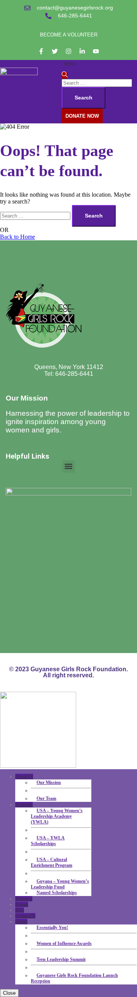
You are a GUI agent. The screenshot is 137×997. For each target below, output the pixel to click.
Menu (70, 63)
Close (9, 993)
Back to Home (17, 236)
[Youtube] (96, 51)
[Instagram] (68, 51)
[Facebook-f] (41, 51)
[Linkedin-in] (82, 51)
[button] (68, 466)
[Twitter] (55, 51)
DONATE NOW (82, 116)
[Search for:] (97, 82)
